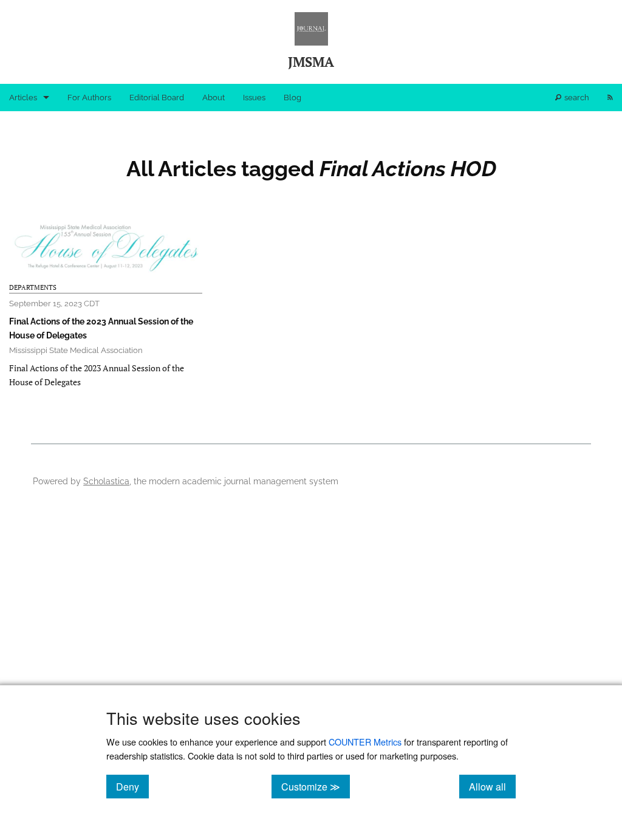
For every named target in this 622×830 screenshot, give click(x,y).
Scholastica (106, 481)
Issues (254, 97)
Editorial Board (156, 97)
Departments (32, 287)
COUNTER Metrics (365, 741)
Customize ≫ (315, 786)
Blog (292, 97)
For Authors (89, 97)
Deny (132, 786)
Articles (23, 97)
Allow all (492, 786)
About (213, 97)
